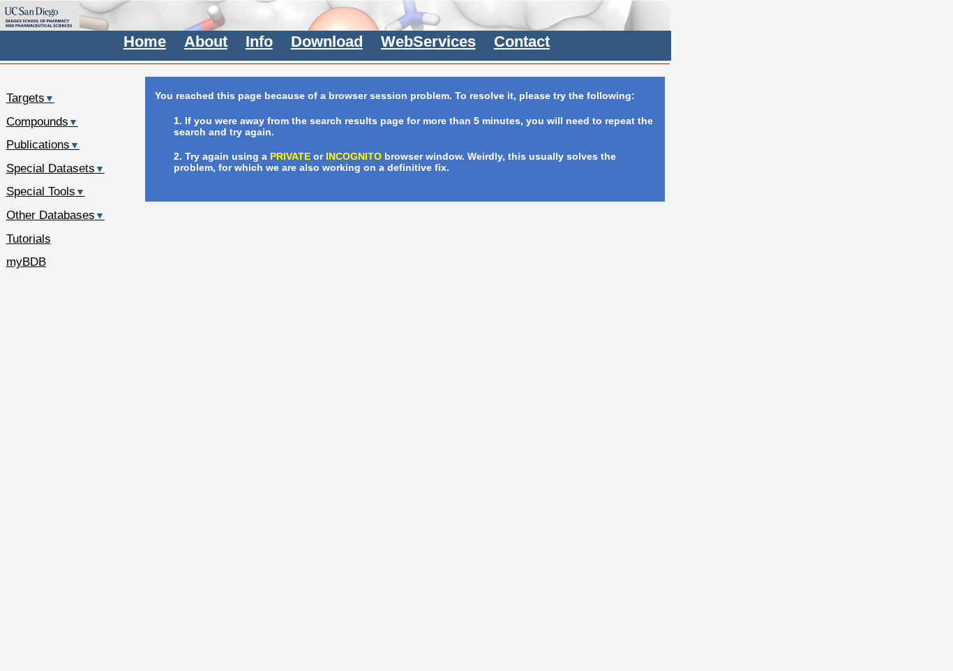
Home (144, 41)
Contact (522, 41)
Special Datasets (55, 168)
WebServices (428, 41)
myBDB (26, 262)
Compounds (42, 121)
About (205, 41)
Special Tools (45, 191)
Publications (43, 144)
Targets (30, 98)
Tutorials (28, 239)
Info (259, 41)
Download (327, 41)
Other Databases (55, 215)
